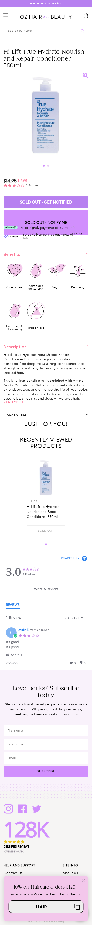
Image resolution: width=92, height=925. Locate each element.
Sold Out (46, 530)
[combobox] (74, 618)
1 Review (32, 185)
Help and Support (19, 865)
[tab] (46, 589)
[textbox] (85, 620)
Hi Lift (9, 44)
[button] (15, 654)
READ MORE (14, 402)
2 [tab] (48, 166)
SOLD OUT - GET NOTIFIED (46, 202)
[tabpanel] (46, 115)
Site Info (70, 865)
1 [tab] (44, 166)
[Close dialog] (83, 880)
